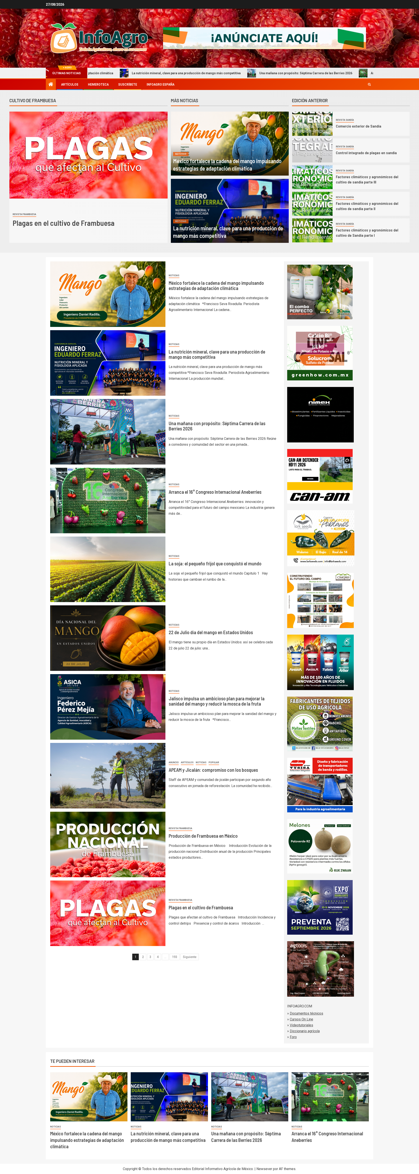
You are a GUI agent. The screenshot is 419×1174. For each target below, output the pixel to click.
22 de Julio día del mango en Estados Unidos (211, 632)
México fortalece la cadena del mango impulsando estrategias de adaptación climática (216, 285)
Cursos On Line (301, 1019)
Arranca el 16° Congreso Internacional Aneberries (317, 73)
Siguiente (189, 957)
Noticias (181, 154)
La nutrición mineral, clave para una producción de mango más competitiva (96, 73)
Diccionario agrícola (305, 1031)
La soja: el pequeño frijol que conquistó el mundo (215, 563)
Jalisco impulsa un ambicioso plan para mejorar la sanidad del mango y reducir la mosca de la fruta (216, 701)
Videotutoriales (301, 1025)
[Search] (369, 84)
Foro (293, 1037)
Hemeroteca (98, 84)
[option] (88, 177)
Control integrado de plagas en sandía (367, 152)
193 (174, 957)
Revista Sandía (345, 120)
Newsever (264, 1169)
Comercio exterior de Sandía (358, 126)
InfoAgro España (160, 84)
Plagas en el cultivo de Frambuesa (201, 907)
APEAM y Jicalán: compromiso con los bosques (213, 770)
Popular (214, 762)
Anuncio (174, 762)
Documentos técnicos (306, 1013)
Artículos (69, 84)
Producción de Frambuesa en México (203, 836)
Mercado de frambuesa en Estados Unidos (76, 222)
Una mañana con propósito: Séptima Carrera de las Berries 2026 (215, 73)
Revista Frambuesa (24, 214)
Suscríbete (127, 84)
